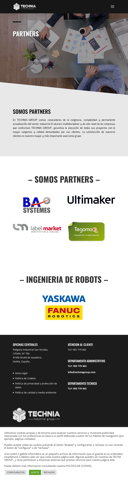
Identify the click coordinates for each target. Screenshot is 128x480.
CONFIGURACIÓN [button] (15, 472)
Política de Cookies (25, 378)
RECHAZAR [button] (49, 472)
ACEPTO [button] (35, 472)
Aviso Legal (21, 373)
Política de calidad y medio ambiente (35, 392)
